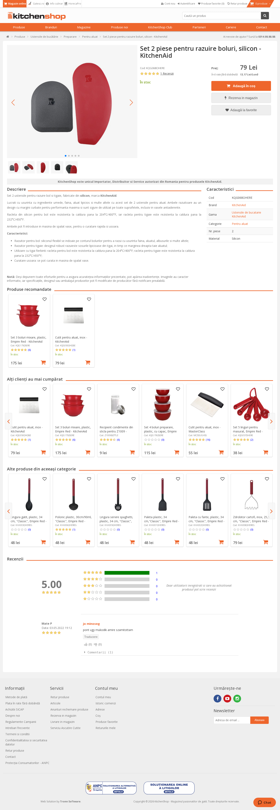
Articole (55, 703)
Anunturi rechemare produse (69, 709)
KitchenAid (239, 205)
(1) (73, 350)
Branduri (51, 27)
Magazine (84, 27)
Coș (98, 716)
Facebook (217, 699)
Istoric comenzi (106, 703)
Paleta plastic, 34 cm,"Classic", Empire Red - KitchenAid (161, 521)
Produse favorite (107, 722)
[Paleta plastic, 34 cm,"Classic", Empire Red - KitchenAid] (162, 494)
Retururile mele (106, 728)
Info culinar (56, 3)
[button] (13, 102)
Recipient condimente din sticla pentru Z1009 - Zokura (116, 431)
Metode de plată (16, 697)
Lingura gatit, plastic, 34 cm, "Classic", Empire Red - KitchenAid (29, 521)
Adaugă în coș (243, 86)
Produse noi (119, 27)
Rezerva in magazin (243, 98)
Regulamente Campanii (20, 722)
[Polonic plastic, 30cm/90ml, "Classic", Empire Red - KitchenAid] (73, 494)
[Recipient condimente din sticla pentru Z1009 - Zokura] (118, 404)
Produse (19, 27)
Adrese (100, 709)
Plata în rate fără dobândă (22, 703)
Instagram (237, 699)
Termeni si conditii (17, 734)
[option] (29, 330)
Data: (45, 628)
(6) (29, 350)
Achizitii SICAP (14, 709)
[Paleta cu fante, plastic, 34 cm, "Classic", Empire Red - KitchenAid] (207, 494)
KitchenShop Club (160, 27)
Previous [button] (8, 421)
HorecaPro (74, 3)
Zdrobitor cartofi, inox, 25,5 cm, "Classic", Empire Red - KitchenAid (251, 521)
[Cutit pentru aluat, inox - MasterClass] (207, 404)
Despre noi (12, 716)
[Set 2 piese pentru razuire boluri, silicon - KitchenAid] (72, 101)
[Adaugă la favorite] (44, 299)
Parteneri (199, 27)
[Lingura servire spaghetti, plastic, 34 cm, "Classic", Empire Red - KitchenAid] (118, 494)
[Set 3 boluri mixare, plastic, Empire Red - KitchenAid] (29, 314)
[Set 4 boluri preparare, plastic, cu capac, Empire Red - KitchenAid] (162, 404)
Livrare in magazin (62, 722)
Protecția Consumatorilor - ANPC (27, 763)
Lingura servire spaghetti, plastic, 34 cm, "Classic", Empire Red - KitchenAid (116, 521)
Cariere (231, 27)
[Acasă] (7, 37)
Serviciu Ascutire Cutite (65, 728)
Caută (265, 15)
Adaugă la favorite (243, 110)
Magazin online (17, 3)
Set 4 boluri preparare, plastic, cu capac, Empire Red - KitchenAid (160, 431)
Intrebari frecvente (17, 728)
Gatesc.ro (38, 3)
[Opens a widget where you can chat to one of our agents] (264, 803)
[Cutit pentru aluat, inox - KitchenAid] (73, 314)
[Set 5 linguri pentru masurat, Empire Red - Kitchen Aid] (251, 404)
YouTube (227, 699)
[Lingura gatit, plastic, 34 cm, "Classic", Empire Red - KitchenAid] (29, 494)
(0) (162, 439)
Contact (261, 27)
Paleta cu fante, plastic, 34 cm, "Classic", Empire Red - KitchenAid (206, 521)
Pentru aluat (240, 224)
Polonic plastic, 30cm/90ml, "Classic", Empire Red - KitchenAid (73, 521)
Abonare (259, 720)
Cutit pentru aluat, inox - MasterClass (205, 429)
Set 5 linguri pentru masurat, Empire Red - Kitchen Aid (248, 431)
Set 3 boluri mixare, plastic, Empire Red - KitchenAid (28, 339)
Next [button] (271, 421)
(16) (208, 439)
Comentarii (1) (100, 652)
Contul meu (103, 697)
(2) (251, 439)
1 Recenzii (167, 73)
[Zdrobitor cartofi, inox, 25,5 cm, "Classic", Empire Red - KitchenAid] (251, 494)
